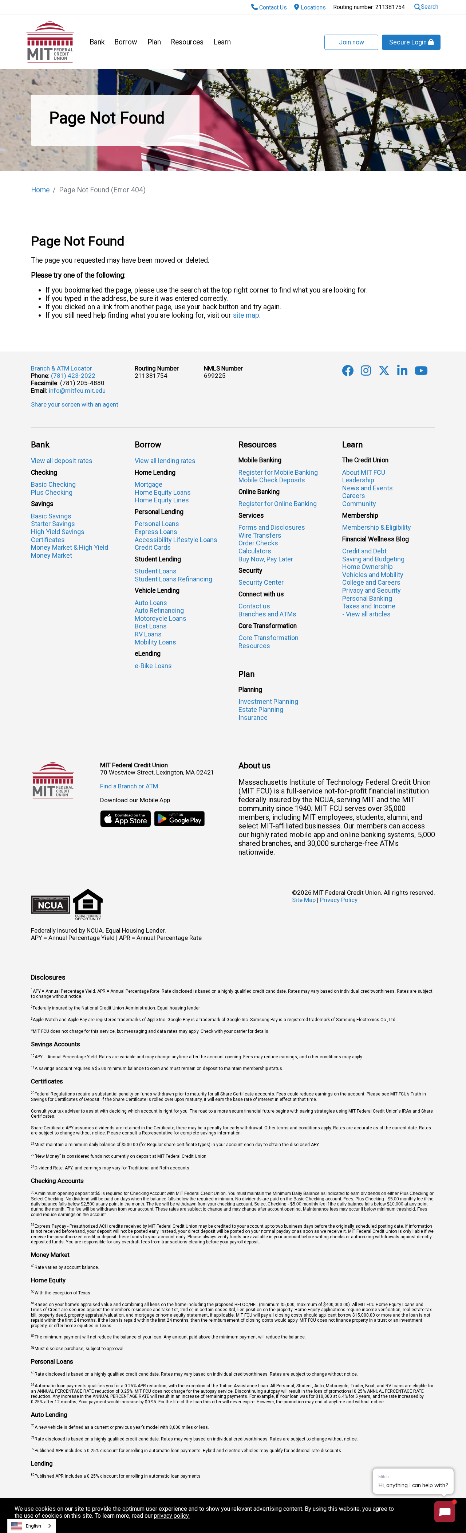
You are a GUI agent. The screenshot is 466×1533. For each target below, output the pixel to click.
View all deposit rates (61, 460)
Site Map (304, 899)
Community (359, 503)
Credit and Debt (364, 551)
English (33, 1526)
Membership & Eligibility (376, 527)
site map (246, 315)
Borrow (125, 42)
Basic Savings (51, 516)
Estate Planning (260, 709)
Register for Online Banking (277, 503)
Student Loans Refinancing (173, 579)
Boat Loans (151, 626)
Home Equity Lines (162, 500)
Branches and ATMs (267, 614)
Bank (97, 42)
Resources (187, 42)
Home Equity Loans (163, 492)
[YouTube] (421, 372)
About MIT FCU (363, 472)
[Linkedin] (402, 372)
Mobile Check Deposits (271, 480)
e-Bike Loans (153, 666)
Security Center (261, 582)
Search (429, 6)
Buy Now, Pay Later (265, 559)
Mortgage (148, 484)
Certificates (48, 540)
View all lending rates (165, 460)
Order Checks (258, 543)
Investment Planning (268, 701)
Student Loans (156, 571)
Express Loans (156, 532)
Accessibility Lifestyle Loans (176, 540)
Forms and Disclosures (271, 527)
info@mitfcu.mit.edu (77, 390)
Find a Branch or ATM (129, 786)
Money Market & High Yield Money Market (69, 551)
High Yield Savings (57, 532)
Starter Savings (53, 524)
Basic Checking (53, 484)
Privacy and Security (371, 590)
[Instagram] (366, 372)
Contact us (254, 606)
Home (40, 190)
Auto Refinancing (159, 610)
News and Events (367, 488)
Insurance (253, 717)
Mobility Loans (155, 642)
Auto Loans (151, 603)
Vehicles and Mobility (372, 575)
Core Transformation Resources (268, 642)
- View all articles (366, 614)
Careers (353, 495)
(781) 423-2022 (73, 375)
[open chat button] (444, 1511)
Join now (351, 42)
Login (408, 42)
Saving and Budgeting (373, 559)
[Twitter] (384, 372)
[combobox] (31, 1526)
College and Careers (371, 582)
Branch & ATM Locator (61, 368)
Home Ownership (367, 567)
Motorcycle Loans (160, 618)
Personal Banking (367, 598)
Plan (154, 42)
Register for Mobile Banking (278, 472)
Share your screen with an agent (74, 404)
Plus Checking (51, 492)
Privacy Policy (339, 899)
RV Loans (148, 634)
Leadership (358, 480)
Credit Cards (153, 547)
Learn (222, 42)
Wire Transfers (259, 535)
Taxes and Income (368, 606)
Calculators (254, 551)
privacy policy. (172, 1515)
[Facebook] (348, 372)
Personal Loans (157, 524)
